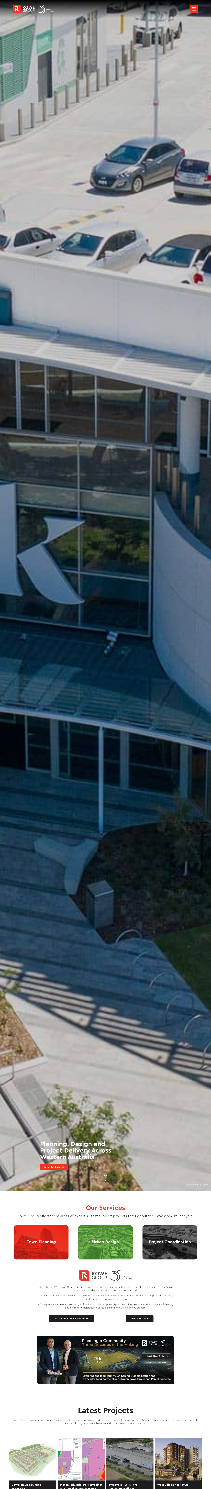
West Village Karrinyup (172, 1485)
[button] (105, 1410)
